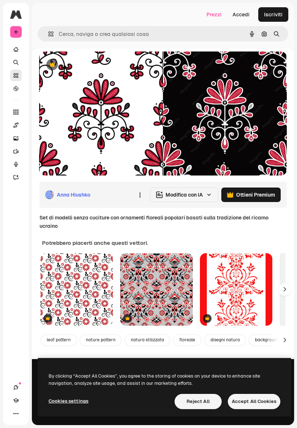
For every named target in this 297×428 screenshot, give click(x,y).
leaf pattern (59, 340)
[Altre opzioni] (140, 195)
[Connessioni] (16, 387)
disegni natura (225, 340)
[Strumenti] (16, 112)
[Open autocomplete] (48, 34)
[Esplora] (16, 88)
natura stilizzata (147, 340)
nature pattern (101, 340)
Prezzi (214, 14)
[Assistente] (16, 177)
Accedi (241, 14)
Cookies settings (68, 401)
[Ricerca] (16, 62)
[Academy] (16, 400)
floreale (187, 340)
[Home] (16, 49)
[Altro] (16, 413)
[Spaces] (16, 125)
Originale (87, 65)
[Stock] (16, 75)
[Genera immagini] (16, 138)
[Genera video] (16, 151)
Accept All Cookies (254, 401)
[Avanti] (284, 289)
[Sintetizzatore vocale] (16, 164)
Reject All (198, 401)
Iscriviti (273, 14)
